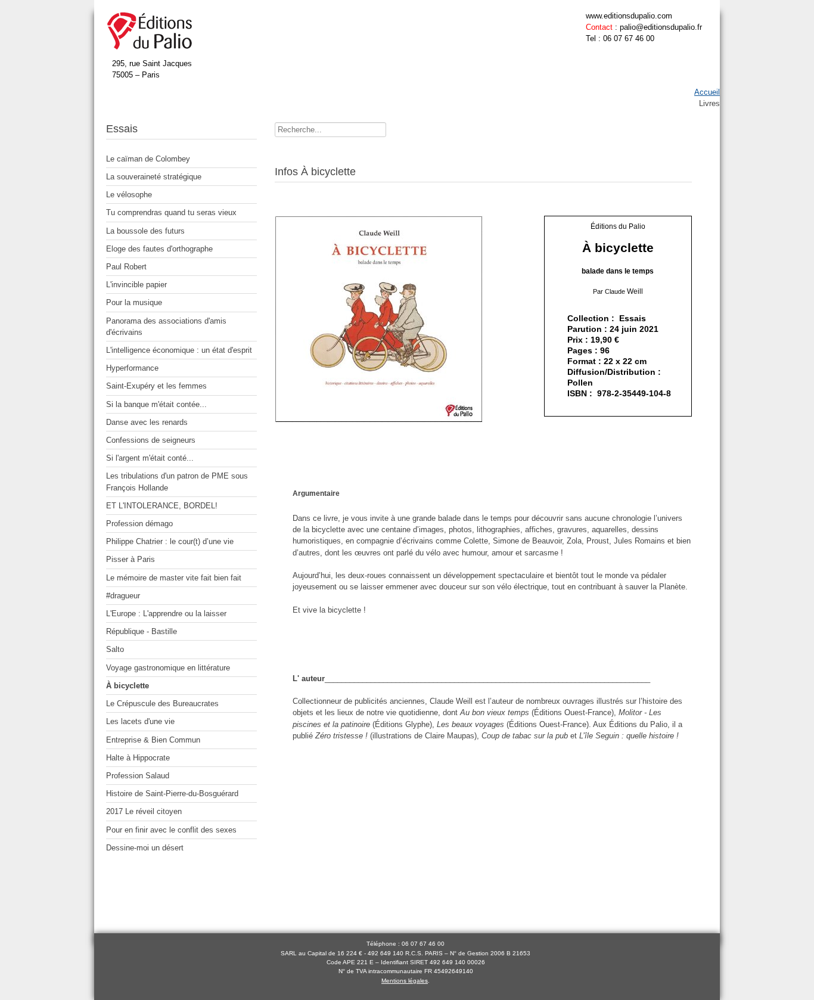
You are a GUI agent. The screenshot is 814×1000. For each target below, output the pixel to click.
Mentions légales (404, 980)
